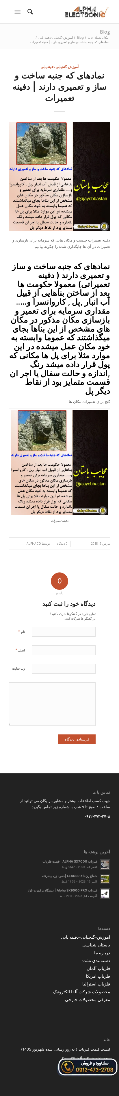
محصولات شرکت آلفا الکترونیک (81, 991)
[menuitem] (29, 11)
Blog (105, 32)
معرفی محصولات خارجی (87, 999)
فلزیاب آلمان (98, 968)
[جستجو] (29, 11)
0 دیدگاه (62, 543)
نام (21, 631)
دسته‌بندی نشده (95, 960)
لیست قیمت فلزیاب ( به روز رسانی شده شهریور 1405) (65, 1049)
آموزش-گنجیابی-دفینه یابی (60, 66)
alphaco (34, 543)
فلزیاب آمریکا (98, 976)
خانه (106, 1039)
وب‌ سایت (18, 668)
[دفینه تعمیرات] (59, 176)
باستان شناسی (96, 945)
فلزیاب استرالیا (96, 984)
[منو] (18, 12)
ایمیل (20, 650)
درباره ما (102, 952)
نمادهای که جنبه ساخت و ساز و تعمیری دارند (61, 270)
